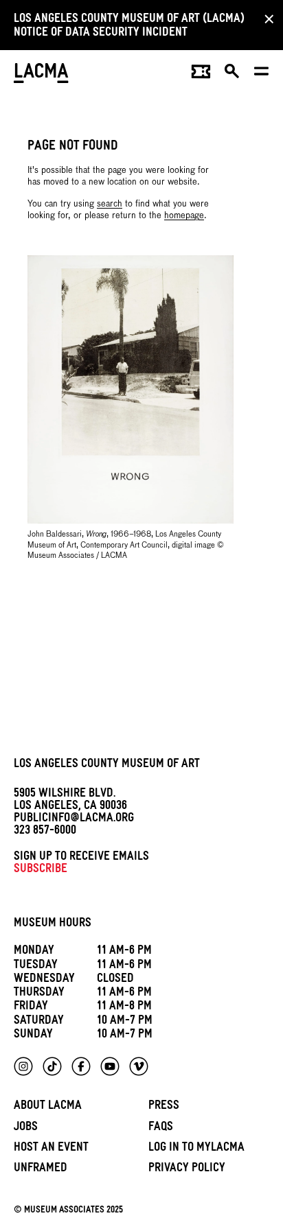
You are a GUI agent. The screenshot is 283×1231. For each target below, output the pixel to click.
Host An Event (51, 1149)
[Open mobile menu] (262, 75)
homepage (184, 215)
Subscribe (40, 870)
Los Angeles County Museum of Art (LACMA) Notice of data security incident (129, 27)
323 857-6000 (45, 832)
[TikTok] (52, 1066)
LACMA (41, 74)
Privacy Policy (186, 1169)
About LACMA (48, 1107)
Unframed (40, 1169)
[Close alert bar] (265, 18)
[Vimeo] (138, 1066)
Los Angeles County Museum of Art (107, 765)
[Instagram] (23, 1066)
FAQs (160, 1128)
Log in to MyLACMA (196, 1149)
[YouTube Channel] (110, 1066)
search (109, 204)
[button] (232, 75)
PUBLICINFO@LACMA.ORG (74, 819)
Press (163, 1107)
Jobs (26, 1128)
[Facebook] (81, 1066)
